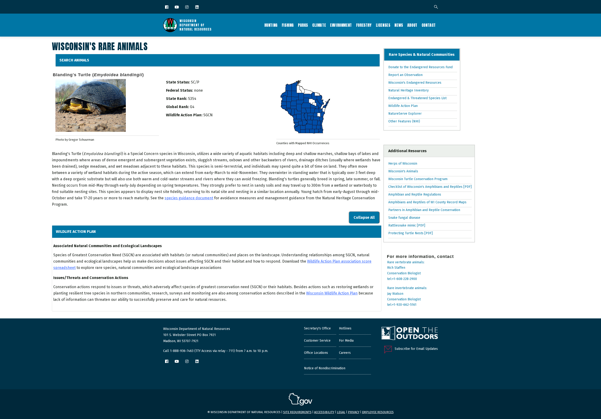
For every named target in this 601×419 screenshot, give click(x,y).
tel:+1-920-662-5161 (401, 305)
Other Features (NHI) (404, 121)
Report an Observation (405, 75)
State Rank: (176, 98)
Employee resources (378, 412)
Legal (341, 412)
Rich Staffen (396, 268)
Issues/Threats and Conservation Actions (90, 278)
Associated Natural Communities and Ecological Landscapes (107, 246)
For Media (346, 341)
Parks (303, 25)
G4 (192, 107)
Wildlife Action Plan (76, 231)
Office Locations (316, 353)
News (398, 25)
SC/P (195, 82)
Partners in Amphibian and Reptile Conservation (424, 210)
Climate (319, 25)
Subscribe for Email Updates (416, 349)
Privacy (353, 412)
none (198, 90)
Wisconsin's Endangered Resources (415, 83)
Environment (341, 25)
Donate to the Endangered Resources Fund (420, 67)
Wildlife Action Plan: (184, 115)
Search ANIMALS (74, 60)
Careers (345, 353)
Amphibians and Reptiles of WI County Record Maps (427, 202)
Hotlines (345, 328)
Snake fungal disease (404, 218)
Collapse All (364, 217)
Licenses (383, 25)
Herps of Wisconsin (402, 164)
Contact (429, 25)
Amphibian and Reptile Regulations (414, 194)
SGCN (208, 115)
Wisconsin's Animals (403, 171)
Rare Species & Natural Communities (422, 54)
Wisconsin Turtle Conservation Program (417, 179)
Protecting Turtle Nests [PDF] (410, 233)
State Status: (178, 82)
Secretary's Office (317, 328)
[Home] (187, 25)
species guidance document (189, 198)
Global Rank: (177, 107)
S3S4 (192, 98)
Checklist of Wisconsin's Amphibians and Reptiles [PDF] (430, 187)
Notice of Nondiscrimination (324, 368)
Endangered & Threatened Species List (417, 98)
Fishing (288, 25)
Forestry (364, 25)
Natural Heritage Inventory (408, 90)
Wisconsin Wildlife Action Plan (332, 293)
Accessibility (324, 412)
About (412, 25)
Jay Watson (395, 294)
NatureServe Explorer (405, 114)
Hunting (270, 25)
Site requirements (297, 412)
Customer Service (317, 341)
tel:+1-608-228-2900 (402, 279)
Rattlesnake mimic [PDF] (406, 225)
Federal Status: (179, 90)
